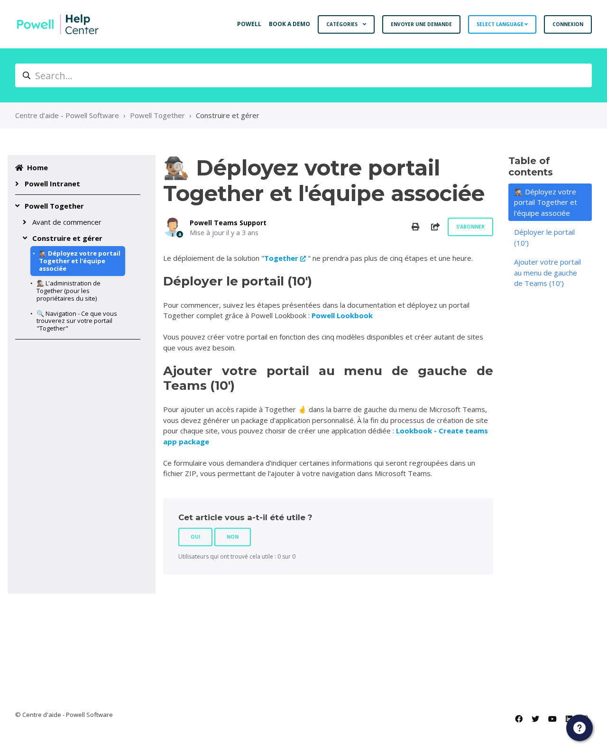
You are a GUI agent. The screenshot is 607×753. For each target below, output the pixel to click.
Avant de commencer (66, 222)
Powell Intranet (52, 183)
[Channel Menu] (579, 728)
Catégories (342, 24)
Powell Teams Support (228, 222)
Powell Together (157, 115)
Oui (195, 536)
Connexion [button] (567, 24)
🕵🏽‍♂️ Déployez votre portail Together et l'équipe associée (79, 261)
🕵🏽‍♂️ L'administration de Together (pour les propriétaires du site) (69, 291)
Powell (249, 24)
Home (37, 167)
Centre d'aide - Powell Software (67, 115)
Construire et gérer (227, 115)
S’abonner (470, 226)
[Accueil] (58, 24)
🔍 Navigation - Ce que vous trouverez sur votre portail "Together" (77, 321)
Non (233, 536)
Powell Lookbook (342, 315)
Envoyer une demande (421, 24)
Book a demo (289, 24)
